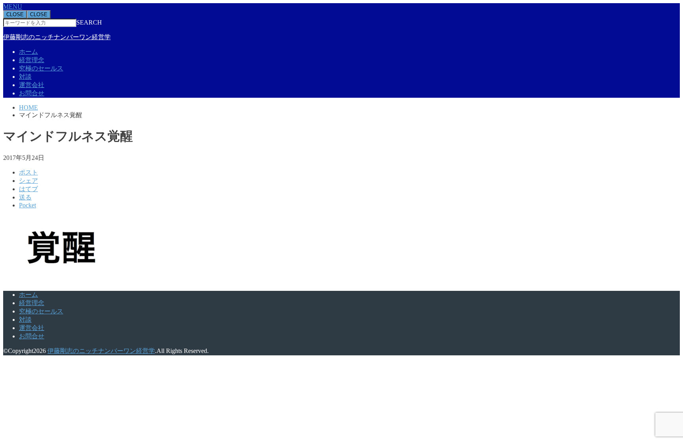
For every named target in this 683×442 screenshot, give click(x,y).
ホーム (28, 51)
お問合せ (31, 93)
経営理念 (31, 60)
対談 (25, 76)
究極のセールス (41, 68)
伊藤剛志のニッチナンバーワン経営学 (57, 37)
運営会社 (31, 85)
